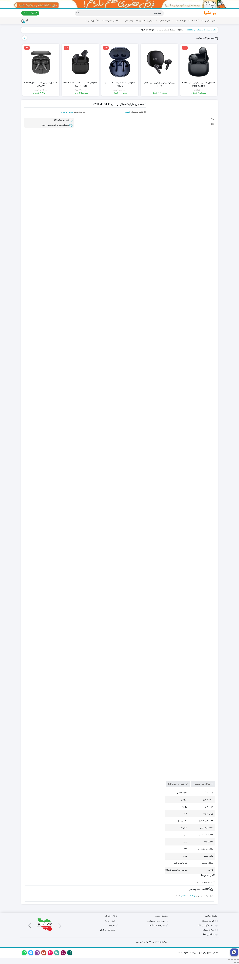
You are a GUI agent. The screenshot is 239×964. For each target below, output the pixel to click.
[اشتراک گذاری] (232, 959)
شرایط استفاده (208, 921)
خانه (214, 30)
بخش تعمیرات (111, 20)
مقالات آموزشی (208, 930)
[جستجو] (77, 13)
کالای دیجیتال (210, 20)
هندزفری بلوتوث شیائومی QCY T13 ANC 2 (120, 84)
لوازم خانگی (180, 20)
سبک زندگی (164, 20)
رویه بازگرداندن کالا (206, 925)
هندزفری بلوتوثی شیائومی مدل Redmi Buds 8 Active (198, 84)
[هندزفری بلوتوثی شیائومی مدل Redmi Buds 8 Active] (199, 62)
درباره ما (111, 925)
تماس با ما (110, 921)
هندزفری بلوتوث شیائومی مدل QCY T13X (159, 85)
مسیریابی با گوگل (107, 930)
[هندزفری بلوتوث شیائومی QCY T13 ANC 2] (120, 62)
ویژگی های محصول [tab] (202, 784)
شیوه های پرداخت (157, 925)
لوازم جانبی (128, 20)
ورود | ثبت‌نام (29, 13)
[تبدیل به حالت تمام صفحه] (235, 959)
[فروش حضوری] (119, 4)
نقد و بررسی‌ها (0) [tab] (176, 784)
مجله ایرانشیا (208, 934)
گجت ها (195, 20)
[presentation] (24, 37)
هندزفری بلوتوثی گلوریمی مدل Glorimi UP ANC (41, 84)
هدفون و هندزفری (194, 30)
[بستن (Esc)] (229, 959)
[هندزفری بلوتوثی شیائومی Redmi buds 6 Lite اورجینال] (80, 62)
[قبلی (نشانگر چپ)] (238, 962)
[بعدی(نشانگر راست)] (235, 962)
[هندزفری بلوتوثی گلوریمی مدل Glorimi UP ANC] (41, 62)
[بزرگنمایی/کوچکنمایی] (238, 959)
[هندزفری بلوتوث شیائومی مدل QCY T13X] (159, 62)
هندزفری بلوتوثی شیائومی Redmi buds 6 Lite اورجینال (80, 84)
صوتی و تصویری (146, 20)
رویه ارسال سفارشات (156, 921)
